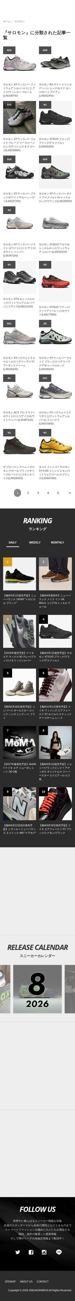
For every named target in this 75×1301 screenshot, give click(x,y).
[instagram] (44, 1252)
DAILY (13, 542)
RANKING (37, 520)
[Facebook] (31, 1252)
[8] (55, 742)
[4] (55, 631)
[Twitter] (18, 1252)
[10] (55, 803)
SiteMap (10, 1281)
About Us (26, 1281)
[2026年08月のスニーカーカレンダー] (37, 989)
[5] (19, 685)
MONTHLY (57, 542)
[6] (55, 685)
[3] (19, 631)
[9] (19, 803)
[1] (19, 573)
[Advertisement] (37, 891)
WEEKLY (35, 542)
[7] (19, 742)
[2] (55, 573)
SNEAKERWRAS (38, 1290)
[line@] (57, 1252)
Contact (43, 1281)
